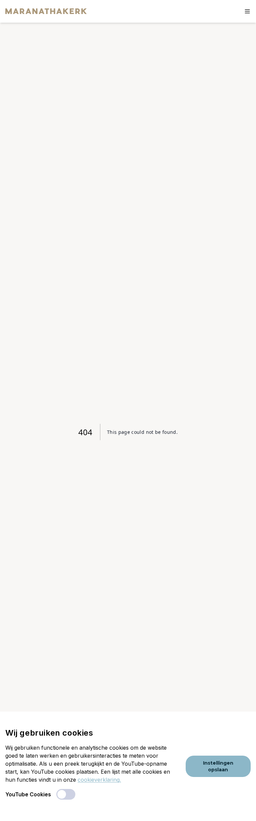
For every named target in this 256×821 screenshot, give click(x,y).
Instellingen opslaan (218, 766)
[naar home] (46, 11)
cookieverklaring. (99, 779)
